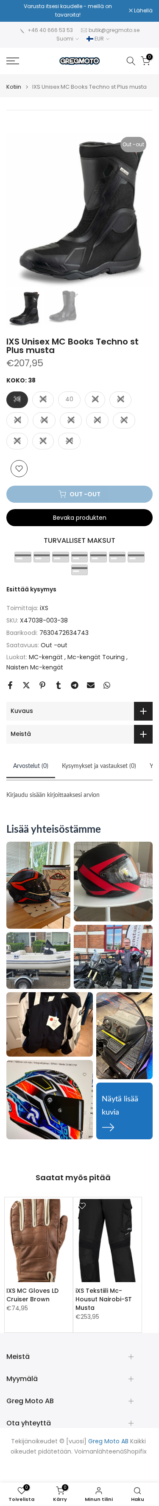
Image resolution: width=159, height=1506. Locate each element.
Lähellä (143, 10)
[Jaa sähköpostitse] (91, 685)
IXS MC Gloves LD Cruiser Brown (32, 1294)
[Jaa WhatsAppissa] (107, 685)
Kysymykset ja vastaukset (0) (99, 766)
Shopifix (135, 1452)
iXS (44, 608)
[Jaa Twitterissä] (26, 685)
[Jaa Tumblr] (58, 685)
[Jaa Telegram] (74, 685)
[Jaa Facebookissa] (10, 685)
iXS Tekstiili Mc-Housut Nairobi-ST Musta (103, 1299)
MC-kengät (46, 657)
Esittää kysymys (31, 589)
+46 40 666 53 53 (50, 30)
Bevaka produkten (79, 517)
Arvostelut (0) (30, 766)
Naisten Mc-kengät (34, 667)
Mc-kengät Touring (96, 657)
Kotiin (13, 87)
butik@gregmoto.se (114, 30)
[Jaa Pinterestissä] (42, 685)
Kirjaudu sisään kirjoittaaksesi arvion (53, 795)
